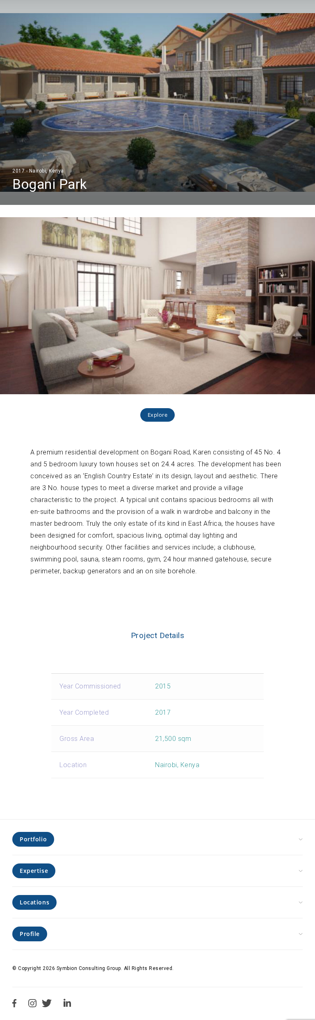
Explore (158, 414)
